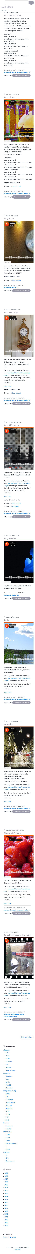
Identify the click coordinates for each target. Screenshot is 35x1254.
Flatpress (9, 1105)
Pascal (8, 1114)
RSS (6, 1237)
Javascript (9, 1108)
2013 (6, 1211)
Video (8, 1149)
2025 (6, 1176)
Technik (8, 1067)
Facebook (9, 1126)
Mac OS (8, 1085)
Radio (8, 1140)
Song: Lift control (11, 425)
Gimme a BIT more (12, 833)
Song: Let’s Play (11, 312)
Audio (14, 72)
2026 (6, 1173)
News (8, 1056)
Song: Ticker (9, 97)
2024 (6, 1179)
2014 (6, 1208)
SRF (7, 1065)
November (8, 724)
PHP (7, 1117)
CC (29, 72)
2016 (6, 1202)
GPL (7, 1158)
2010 (6, 1220)
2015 (6, 1205)
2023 (6, 1182)
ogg (5, 386)
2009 (6, 1223)
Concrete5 (9, 1100)
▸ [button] (3, 1173)
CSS (7, 1097)
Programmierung (9, 1091)
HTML (8, 1111)
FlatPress (17, 1250)
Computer (7, 1073)
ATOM (14, 1237)
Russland (9, 1062)
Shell (7, 1120)
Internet (6, 1123)
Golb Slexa (6, 7)
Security (8, 1129)
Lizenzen (6, 1152)
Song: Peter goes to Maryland (17, 935)
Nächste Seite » (26, 1037)
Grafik (8, 1135)
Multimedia (7, 72)
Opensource (10, 1161)
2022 (6, 1185)
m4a (9, 386)
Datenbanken (10, 1102)
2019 (6, 1194)
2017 (6, 1199)
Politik (8, 1059)
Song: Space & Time (12, 15)
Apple (8, 1082)
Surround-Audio (22, 72)
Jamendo (15, 506)
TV (6, 1146)
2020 (6, 1191)
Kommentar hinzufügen (21, 75)
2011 (6, 1217)
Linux (7, 1079)
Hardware (9, 1088)
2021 (6, 1188)
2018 (6, 1196)
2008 (6, 1226)
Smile (6, 620)
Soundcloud (16, 186)
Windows (9, 1076)
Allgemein (7, 1014)
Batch (8, 1094)
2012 (6, 1214)
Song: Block (9, 218)
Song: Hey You (10, 538)
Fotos (8, 1053)
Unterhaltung (10, 1070)
